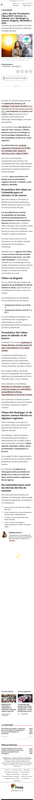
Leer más (12, 540)
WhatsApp (31, 71)
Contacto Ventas (17, 770)
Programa (15, 5)
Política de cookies (26, 776)
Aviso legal (25, 774)
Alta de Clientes (25, 772)
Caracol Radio (9, 5)
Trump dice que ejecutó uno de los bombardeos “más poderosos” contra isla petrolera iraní (25, 707)
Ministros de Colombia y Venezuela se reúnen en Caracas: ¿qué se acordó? (8, 707)
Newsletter (26, 770)
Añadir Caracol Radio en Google (16, 78)
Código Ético (17, 780)
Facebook (17, 71)
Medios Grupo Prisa (17, 791)
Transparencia (25, 778)
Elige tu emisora (27, 5)
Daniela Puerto (7, 64)
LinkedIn (26, 71)
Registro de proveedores (12, 774)
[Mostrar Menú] (2, 4)
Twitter (22, 71)
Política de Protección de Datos (10, 776)
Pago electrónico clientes (11, 772)
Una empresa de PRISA (17, 786)
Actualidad (7, 10)
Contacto (7, 770)
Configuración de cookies (12, 778)
